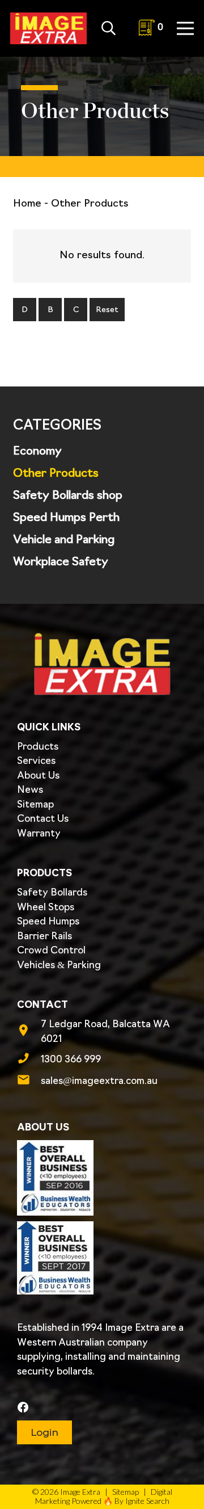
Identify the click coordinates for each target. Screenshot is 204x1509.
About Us (38, 776)
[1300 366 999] (29, 1060)
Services (36, 761)
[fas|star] (100, 1408)
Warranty (39, 834)
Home (27, 204)
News (30, 790)
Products (37, 747)
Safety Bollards (52, 893)
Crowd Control (51, 951)
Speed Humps (48, 922)
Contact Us (43, 819)
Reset (107, 310)
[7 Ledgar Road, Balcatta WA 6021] (29, 1032)
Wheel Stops (45, 908)
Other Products (56, 474)
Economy (37, 451)
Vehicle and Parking (63, 540)
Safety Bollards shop (67, 496)
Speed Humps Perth (66, 518)
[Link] (48, 28)
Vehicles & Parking (59, 965)
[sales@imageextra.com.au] (29, 1082)
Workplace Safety (60, 562)
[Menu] (185, 28)
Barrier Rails (44, 936)
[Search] (108, 28)
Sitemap (35, 805)
